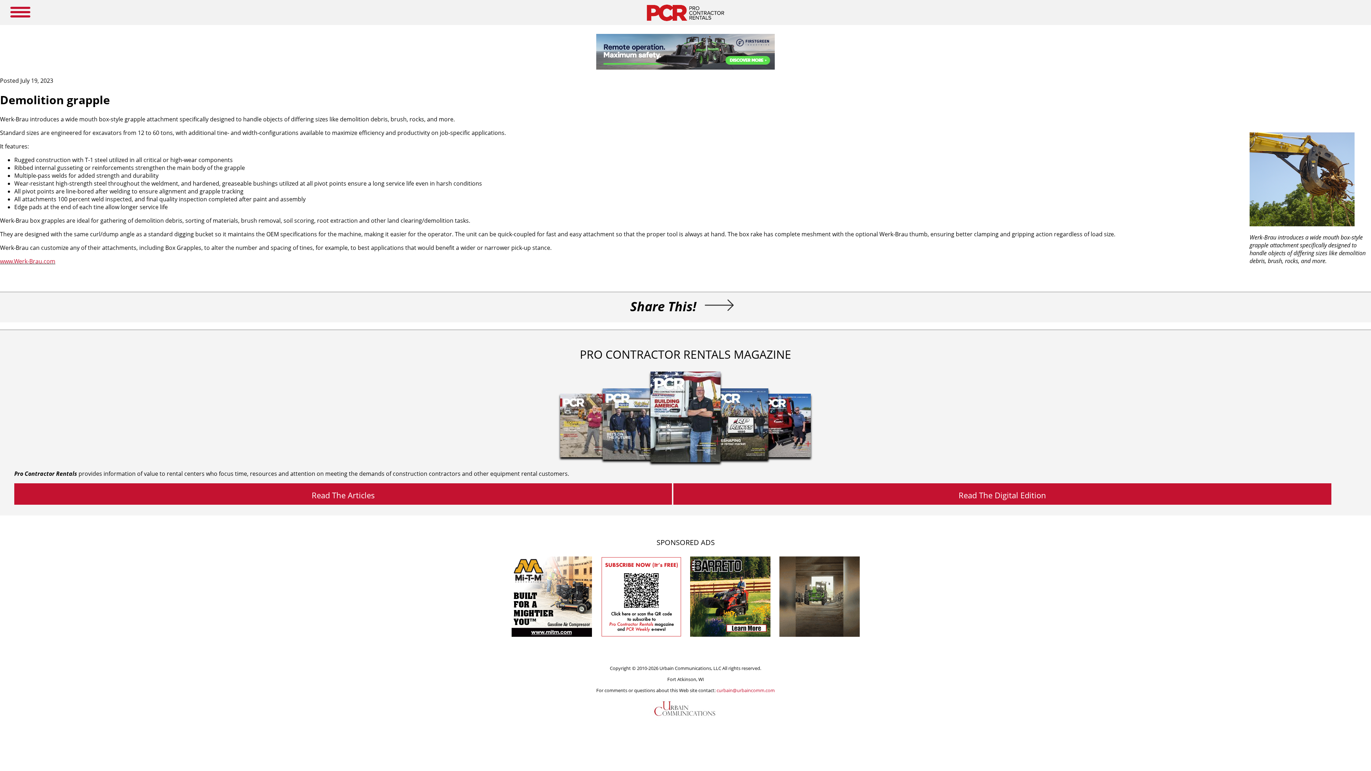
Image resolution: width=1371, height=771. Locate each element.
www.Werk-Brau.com (27, 261)
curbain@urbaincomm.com (746, 690)
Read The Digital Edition (1002, 495)
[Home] (685, 23)
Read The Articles (343, 495)
